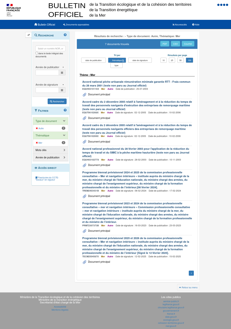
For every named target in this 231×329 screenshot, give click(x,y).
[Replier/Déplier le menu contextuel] (28, 35)
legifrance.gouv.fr (171, 304)
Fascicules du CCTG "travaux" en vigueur (46, 178)
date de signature (140, 60)
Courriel (188, 43)
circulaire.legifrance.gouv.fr (171, 307)
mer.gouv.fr (171, 325)
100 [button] (189, 60)
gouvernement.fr (171, 310)
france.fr (171, 313)
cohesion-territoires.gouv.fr (171, 322)
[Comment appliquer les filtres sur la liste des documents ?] (65, 110)
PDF (165, 43)
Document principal (98, 94)
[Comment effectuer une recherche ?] (65, 35)
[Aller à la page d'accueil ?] (227, 4)
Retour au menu (189, 287)
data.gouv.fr (171, 316)
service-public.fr (171, 301)
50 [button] (180, 60)
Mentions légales (60, 309)
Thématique (42, 135)
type (116, 65)
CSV (175, 43)
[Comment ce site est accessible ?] (218, 4)
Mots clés (41, 150)
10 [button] (163, 60)
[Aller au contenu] (221, 4)
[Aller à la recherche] (224, 4)
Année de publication (48, 157)
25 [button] (172, 60)
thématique (117, 60)
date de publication (93, 60)
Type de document (46, 121)
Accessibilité (60, 306)
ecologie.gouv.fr (171, 319)
